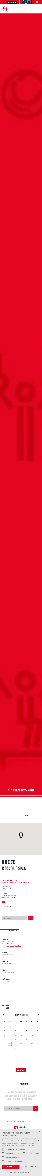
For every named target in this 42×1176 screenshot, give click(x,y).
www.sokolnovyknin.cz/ (10, 897)
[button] (21, 836)
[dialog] (21, 1152)
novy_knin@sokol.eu (9, 895)
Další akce (21, 1070)
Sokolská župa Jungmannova (20, 882)
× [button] (39, 1132)
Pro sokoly (12, 2)
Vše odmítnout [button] (30, 1167)
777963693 (5, 893)
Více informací (29, 1145)
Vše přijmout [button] (10, 1167)
